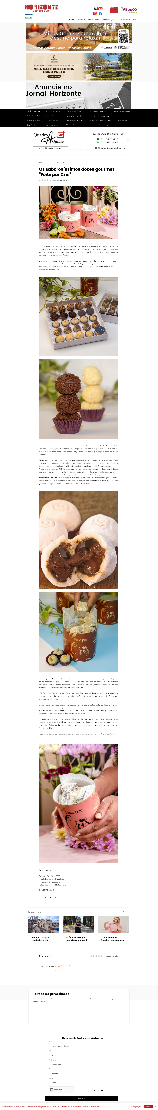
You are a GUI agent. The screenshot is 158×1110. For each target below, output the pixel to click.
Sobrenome (53, 1060)
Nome (51, 1051)
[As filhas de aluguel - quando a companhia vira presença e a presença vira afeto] (78, 924)
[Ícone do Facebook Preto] (94, 1091)
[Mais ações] (117, 163)
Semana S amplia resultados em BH (40, 939)
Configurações (136, 1106)
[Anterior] (30, 37)
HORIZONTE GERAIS (46, 890)
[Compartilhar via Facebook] (40, 897)
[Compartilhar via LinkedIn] (50, 897)
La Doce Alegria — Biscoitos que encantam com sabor (113, 939)
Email (51, 1042)
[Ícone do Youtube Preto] (102, 1091)
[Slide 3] (70, 149)
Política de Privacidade (91, 1106)
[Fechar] (155, 1106)
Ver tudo (126, 912)
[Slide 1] (64, 149)
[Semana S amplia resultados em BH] (43, 924)
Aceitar (148, 1106)
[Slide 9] (78, 149)
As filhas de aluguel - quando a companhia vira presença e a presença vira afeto (77, 939)
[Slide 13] (76, 48)
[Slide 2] (67, 149)
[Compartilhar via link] (56, 897)
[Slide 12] (86, 149)
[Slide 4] (73, 149)
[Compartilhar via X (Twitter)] (45, 897)
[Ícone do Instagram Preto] (98, 1091)
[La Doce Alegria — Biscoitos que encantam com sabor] (113, 924)
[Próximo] (128, 37)
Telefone (52, 1069)
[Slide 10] (79, 48)
